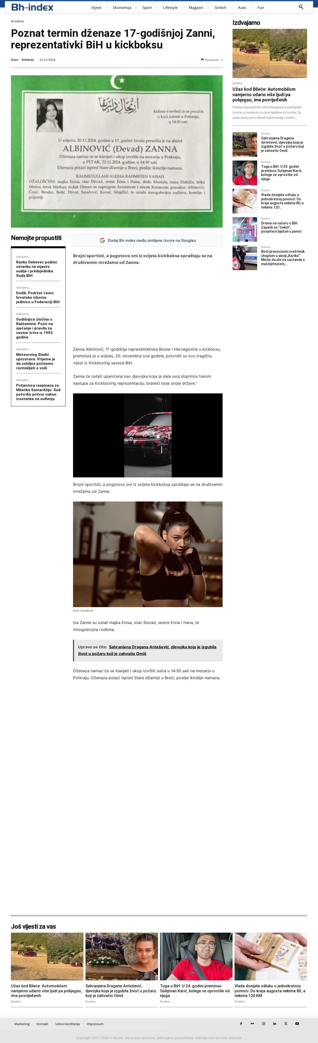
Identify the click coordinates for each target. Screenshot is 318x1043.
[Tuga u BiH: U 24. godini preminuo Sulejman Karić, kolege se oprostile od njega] (245, 173)
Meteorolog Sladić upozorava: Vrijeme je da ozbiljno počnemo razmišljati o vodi (35, 361)
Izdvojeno (22, 256)
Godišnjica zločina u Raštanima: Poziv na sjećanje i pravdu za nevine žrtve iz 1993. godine (34, 328)
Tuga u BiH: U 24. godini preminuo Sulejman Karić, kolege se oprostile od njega (281, 173)
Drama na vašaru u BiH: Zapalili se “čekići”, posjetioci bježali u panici (281, 227)
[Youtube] (297, 1023)
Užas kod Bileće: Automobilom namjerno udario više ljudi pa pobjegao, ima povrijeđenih (264, 94)
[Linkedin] (274, 1023)
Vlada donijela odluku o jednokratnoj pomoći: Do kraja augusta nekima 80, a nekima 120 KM (270, 991)
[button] (301, 7)
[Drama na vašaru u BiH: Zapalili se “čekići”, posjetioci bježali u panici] (245, 229)
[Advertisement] (148, 306)
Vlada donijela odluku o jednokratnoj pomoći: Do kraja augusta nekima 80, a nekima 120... (282, 201)
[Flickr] (252, 1023)
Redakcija (28, 59)
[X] (285, 1023)
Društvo (17, 21)
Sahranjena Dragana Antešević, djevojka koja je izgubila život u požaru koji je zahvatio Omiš (282, 144)
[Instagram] (263, 1023)
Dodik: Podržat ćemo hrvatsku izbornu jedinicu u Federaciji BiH (38, 297)
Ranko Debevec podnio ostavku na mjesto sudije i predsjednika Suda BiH (36, 269)
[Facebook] (241, 1023)
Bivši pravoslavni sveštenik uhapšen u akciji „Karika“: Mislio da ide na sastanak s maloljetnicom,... (283, 258)
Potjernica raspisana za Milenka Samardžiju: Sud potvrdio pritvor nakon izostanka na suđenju (38, 392)
